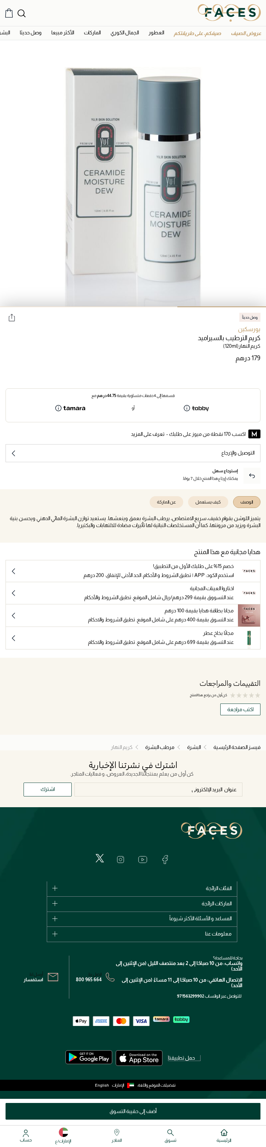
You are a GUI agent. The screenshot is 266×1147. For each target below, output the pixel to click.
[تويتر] (100, 858)
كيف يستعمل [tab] (208, 501)
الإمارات (118, 1085)
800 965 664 (89, 979)
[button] (246, 33)
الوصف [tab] (246, 501)
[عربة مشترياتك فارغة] (9, 13)
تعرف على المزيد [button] (148, 434)
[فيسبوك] (164, 859)
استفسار (33, 979)
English (102, 1085)
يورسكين (249, 329)
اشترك (48, 789)
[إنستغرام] (120, 859)
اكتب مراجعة (240, 709)
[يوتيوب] (142, 859)
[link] (92, 32)
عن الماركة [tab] (166, 501)
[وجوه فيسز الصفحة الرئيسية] (229, 12)
